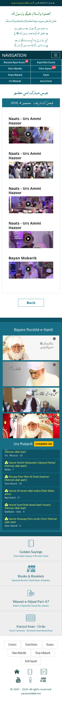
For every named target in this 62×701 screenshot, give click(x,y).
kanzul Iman (46, 81)
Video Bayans (50, 68)
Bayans (50, 644)
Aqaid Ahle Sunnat (46, 62)
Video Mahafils (19, 653)
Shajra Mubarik (42, 653)
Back (31, 302)
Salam (46, 75)
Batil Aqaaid (31, 661)
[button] (31, 347)
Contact (12, 644)
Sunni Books (31, 644)
